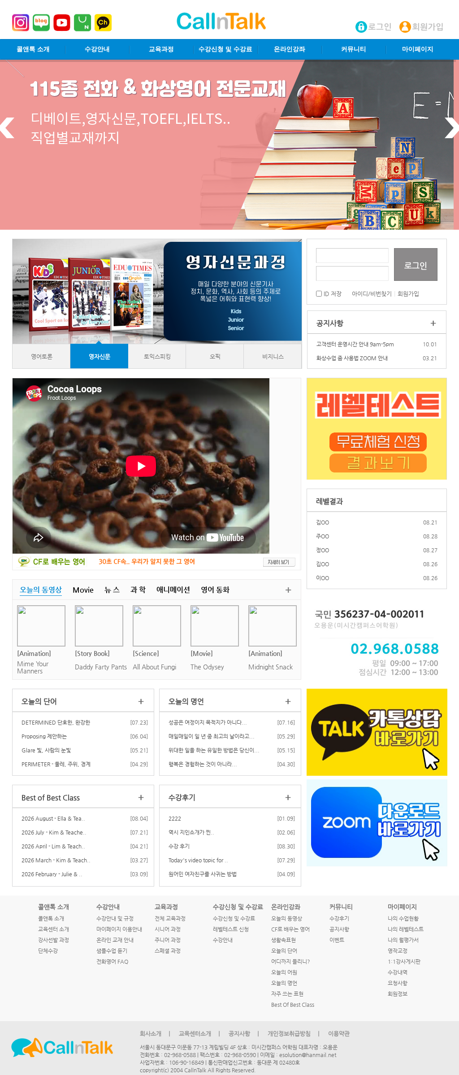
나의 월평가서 (403, 940)
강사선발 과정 (53, 940)
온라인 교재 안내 (115, 940)
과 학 (138, 590)
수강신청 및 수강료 (225, 49)
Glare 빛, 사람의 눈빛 (46, 750)
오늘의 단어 (284, 951)
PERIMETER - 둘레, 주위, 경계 (56, 764)
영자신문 (99, 356)
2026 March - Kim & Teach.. (56, 860)
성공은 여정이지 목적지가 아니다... (208, 722)
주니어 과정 (168, 940)
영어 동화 (215, 590)
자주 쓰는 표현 (287, 994)
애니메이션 (173, 590)
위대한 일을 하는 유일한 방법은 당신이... (214, 750)
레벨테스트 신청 (231, 929)
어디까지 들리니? (290, 961)
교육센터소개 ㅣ (200, 1033)
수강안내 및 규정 (115, 918)
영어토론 (41, 356)
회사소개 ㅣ (156, 1033)
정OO (322, 550)
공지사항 (339, 929)
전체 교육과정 (170, 918)
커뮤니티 (353, 49)
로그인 (415, 265)
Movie (83, 590)
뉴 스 (112, 590)
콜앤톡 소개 (33, 49)
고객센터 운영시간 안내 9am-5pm (355, 344)
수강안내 (97, 49)
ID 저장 (332, 293)
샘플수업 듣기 (111, 951)
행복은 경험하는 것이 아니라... (203, 764)
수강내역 (397, 972)
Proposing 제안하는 (44, 736)
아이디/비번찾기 (372, 293)
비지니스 (273, 356)
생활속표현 (283, 940)
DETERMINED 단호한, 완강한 (56, 722)
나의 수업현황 (403, 918)
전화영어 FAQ (112, 961)
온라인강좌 (289, 49)
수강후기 (339, 918)
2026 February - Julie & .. (52, 874)
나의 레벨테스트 (406, 929)
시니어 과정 (168, 929)
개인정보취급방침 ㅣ (294, 1033)
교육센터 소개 (53, 929)
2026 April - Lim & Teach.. (53, 846)
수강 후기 (179, 846)
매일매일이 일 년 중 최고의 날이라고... (212, 736)
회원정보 (397, 994)
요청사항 (397, 983)
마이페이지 (417, 49)
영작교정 (397, 951)
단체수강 (48, 951)
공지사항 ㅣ (245, 1033)
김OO (322, 522)
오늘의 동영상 (41, 590)
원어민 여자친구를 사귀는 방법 (203, 874)
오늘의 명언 (284, 983)
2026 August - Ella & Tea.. (53, 818)
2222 (175, 818)
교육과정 (161, 49)
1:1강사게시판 (404, 961)
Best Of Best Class (292, 1004)
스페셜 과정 (168, 951)
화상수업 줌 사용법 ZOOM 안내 (352, 358)
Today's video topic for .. (198, 860)
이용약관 (339, 1033)
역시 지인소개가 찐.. (191, 832)
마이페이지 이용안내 (119, 929)
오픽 (215, 356)
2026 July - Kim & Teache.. (54, 832)
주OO (322, 536)
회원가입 (408, 293)
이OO (322, 578)
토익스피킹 (157, 356)
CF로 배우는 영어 (290, 929)
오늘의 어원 (284, 972)
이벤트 (336, 940)
